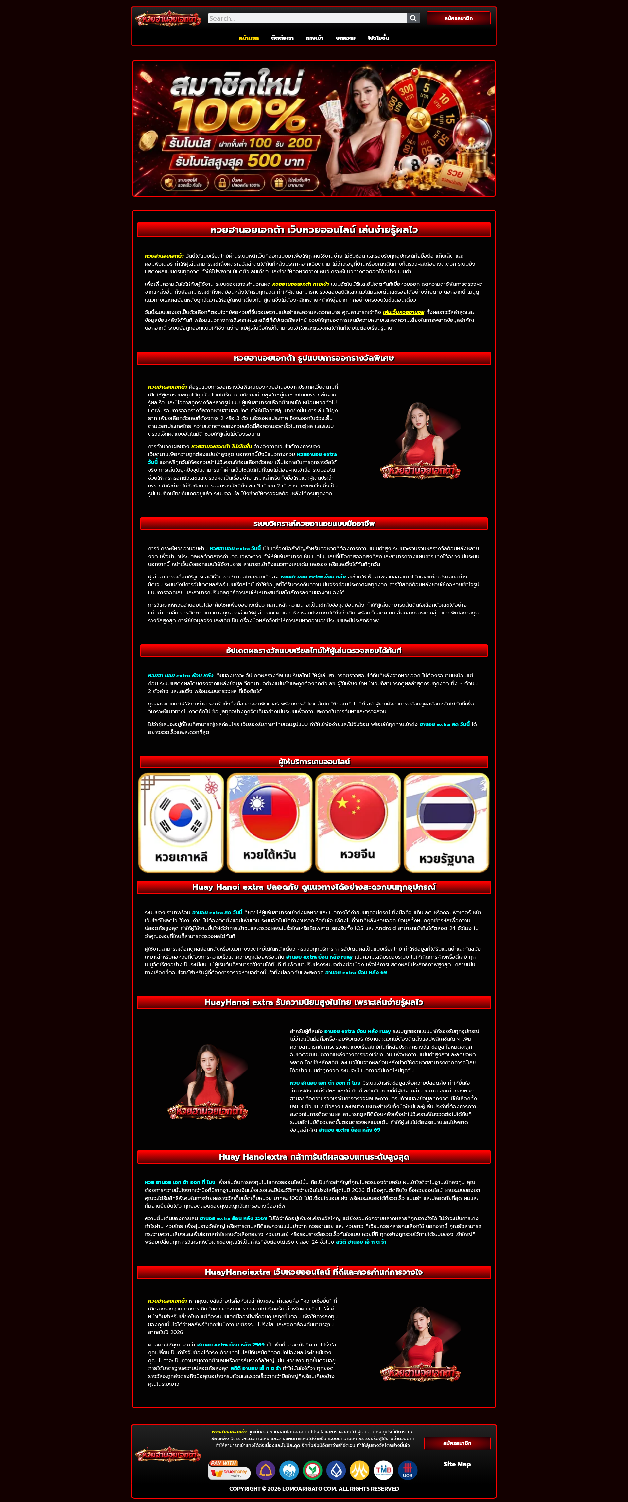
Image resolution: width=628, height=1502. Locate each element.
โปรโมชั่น (378, 37)
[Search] (413, 18)
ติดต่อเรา (282, 37)
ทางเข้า (314, 37)
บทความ (346, 37)
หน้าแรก (249, 37)
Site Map (457, 1464)
